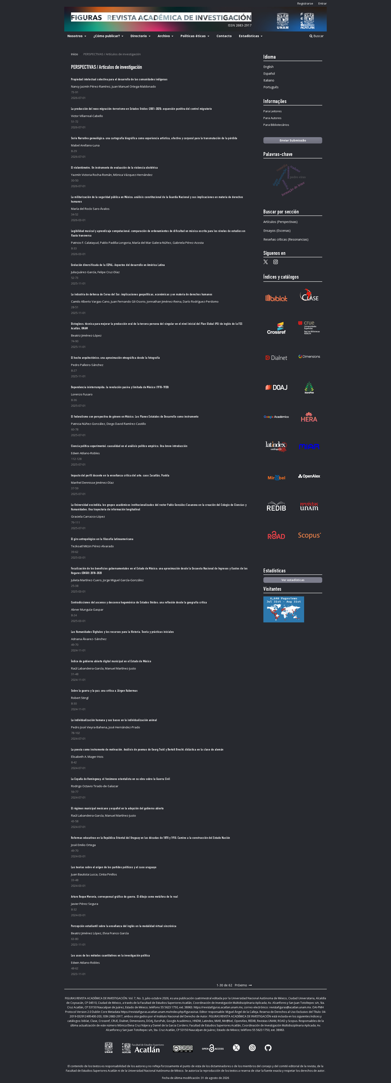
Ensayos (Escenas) (277, 230)
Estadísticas (249, 36)
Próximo (241, 985)
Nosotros (75, 36)
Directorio (139, 36)
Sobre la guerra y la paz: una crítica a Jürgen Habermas (104, 691)
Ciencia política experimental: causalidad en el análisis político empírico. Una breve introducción (129, 446)
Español (269, 73)
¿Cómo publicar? (107, 36)
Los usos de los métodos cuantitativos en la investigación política (110, 955)
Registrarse (305, 3)
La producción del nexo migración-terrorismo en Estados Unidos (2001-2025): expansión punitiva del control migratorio (141, 109)
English (268, 67)
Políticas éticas (194, 36)
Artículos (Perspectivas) (280, 222)
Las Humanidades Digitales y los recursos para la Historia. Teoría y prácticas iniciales (122, 632)
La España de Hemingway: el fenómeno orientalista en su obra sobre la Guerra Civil (120, 779)
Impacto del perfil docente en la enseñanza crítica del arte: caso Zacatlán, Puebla (120, 475)
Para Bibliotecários (276, 125)
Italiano (268, 80)
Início (74, 54)
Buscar (318, 36)
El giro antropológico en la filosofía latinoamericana (102, 539)
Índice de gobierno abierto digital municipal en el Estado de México (111, 661)
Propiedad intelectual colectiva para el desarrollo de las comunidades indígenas (119, 79)
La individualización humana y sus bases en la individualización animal (114, 720)
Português (271, 87)
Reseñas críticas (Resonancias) (285, 239)
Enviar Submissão (293, 140)
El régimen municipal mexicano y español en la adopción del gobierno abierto (117, 808)
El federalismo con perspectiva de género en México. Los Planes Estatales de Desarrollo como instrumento (134, 416)
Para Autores (272, 118)
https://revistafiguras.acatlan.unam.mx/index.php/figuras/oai (159, 1012)
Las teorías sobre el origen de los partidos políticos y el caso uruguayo (113, 867)
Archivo (164, 36)
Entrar (322, 3)
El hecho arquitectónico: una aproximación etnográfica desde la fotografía (115, 358)
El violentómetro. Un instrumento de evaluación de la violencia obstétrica (114, 168)
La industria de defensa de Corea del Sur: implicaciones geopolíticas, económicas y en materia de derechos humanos (141, 294)
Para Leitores (272, 111)
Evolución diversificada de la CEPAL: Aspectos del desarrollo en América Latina (118, 265)
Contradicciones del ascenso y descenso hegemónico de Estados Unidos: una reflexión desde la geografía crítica (139, 602)
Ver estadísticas (292, 580)
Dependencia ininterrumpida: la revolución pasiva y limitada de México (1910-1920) (120, 387)
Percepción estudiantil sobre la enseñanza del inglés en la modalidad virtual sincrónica (123, 926)
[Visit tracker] (283, 621)
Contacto (224, 36)
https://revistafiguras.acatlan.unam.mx (218, 1007)
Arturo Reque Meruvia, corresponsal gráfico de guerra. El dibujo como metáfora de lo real (124, 897)
